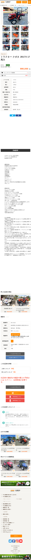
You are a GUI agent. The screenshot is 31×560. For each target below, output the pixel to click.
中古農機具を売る (7, 505)
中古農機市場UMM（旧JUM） (10, 494)
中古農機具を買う (7, 496)
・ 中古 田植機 (18, 499)
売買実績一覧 (6, 520)
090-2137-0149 (15, 334)
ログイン (19, 1)
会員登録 (25, 1)
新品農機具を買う (7, 503)
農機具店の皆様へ (7, 509)
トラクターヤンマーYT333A (8, 474)
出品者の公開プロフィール (15, 357)
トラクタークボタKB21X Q (22, 449)
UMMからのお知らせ (8, 530)
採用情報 (15, 554)
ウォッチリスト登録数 (9, 72)
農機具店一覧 (6, 507)
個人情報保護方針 (15, 546)
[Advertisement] (15, 132)
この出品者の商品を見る (15, 353)
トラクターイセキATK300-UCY (22, 474)
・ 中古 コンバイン (6, 501)
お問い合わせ (6, 528)
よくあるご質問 (6, 524)
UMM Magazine (7, 532)
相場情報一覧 (6, 519)
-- (12, 341)
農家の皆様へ (6, 514)
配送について (6, 526)
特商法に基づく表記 (15, 550)
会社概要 (15, 547)
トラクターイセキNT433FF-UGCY (7, 449)
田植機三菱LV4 (8, 308)
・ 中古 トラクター (6, 499)
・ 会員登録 (4, 511)
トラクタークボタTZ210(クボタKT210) (22, 309)
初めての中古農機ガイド (8, 522)
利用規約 (15, 549)
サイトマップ (15, 552)
